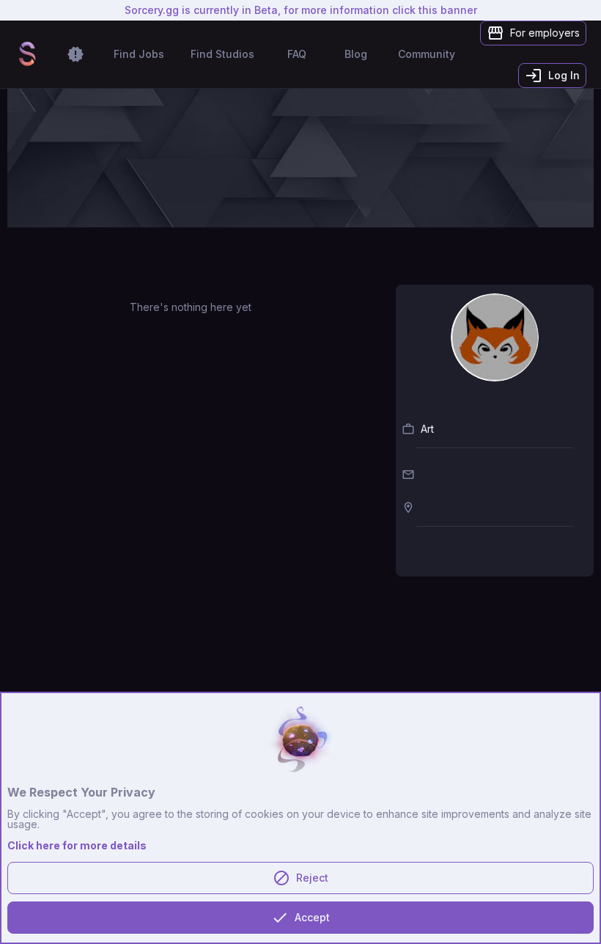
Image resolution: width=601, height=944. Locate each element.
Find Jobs (139, 54)
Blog (355, 54)
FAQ (296, 54)
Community (426, 54)
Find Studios (222, 54)
